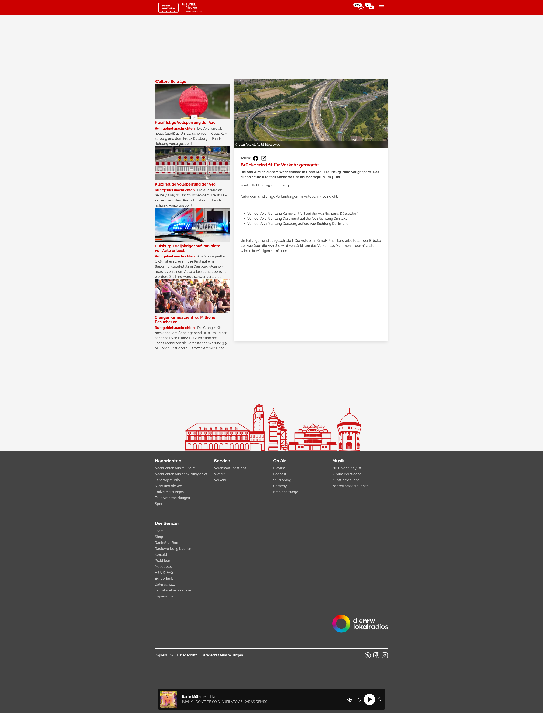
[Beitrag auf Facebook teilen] (255, 158)
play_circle (369, 699)
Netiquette (163, 567)
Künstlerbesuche (345, 480)
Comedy (280, 486)
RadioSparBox (166, 543)
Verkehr (220, 480)
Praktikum (163, 561)
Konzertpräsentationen (350, 486)
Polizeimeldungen (169, 492)
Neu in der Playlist (346, 468)
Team (159, 531)
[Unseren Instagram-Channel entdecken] (384, 655)
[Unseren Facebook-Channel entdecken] (376, 655)
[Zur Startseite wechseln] (168, 8)
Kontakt (161, 555)
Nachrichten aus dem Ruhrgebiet (181, 474)
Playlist (279, 468)
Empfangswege (285, 492)
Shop (159, 537)
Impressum (164, 596)
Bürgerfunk (164, 578)
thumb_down (360, 699)
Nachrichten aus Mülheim (175, 468)
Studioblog (282, 480)
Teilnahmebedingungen (173, 590)
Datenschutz (165, 584)
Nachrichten (168, 460)
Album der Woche (346, 474)
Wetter (219, 474)
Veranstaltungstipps (230, 468)
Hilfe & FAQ (164, 572)
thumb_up (378, 699)
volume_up (350, 700)
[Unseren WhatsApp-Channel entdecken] (367, 655)
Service (222, 460)
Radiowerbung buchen (173, 549)
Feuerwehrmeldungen (172, 498)
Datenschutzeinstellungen (222, 655)
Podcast (279, 474)
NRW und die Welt (169, 486)
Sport (159, 504)
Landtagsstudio (167, 480)
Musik (338, 460)
